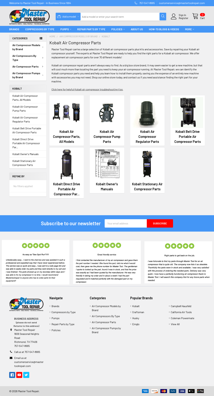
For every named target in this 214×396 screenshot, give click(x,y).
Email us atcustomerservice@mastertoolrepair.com (28, 361)
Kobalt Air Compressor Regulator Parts (25, 119)
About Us (137, 29)
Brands (14, 29)
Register (183, 18)
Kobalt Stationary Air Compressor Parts (24, 162)
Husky (135, 318)
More (188, 29)
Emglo (135, 324)
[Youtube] (19, 375)
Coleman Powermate (182, 318)
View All (175, 324)
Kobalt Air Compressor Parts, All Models (25, 97)
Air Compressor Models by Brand (26, 47)
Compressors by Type (63, 312)
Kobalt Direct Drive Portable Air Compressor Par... (26, 143)
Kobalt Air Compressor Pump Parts (25, 108)
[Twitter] (26, 375)
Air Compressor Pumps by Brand (26, 75)
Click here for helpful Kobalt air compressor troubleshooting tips (87, 89)
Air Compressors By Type (24, 57)
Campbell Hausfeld (181, 306)
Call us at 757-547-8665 (27, 351)
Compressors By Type (39, 29)
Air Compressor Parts (25, 66)
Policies (116, 29)
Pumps (64, 29)
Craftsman (138, 312)
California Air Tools (181, 312)
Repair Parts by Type (91, 29)
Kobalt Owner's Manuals (25, 154)
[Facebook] (12, 375)
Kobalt (136, 306)
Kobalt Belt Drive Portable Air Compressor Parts (26, 130)
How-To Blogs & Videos (164, 29)
